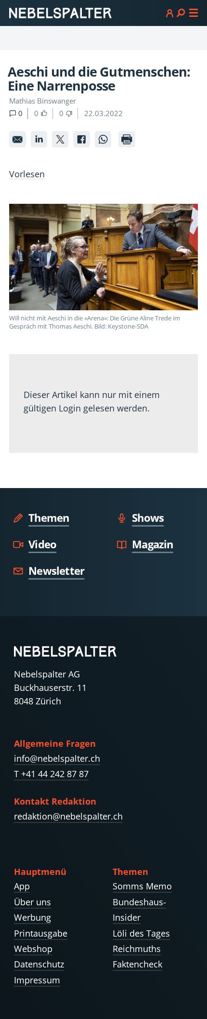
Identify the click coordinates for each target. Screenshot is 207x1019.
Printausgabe (40, 933)
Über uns (32, 902)
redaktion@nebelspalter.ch (68, 816)
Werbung (32, 917)
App (22, 886)
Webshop (33, 948)
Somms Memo (142, 886)
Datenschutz (39, 964)
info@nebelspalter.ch (57, 758)
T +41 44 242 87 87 (51, 774)
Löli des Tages (141, 933)
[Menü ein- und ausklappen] (182, 12)
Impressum (37, 980)
